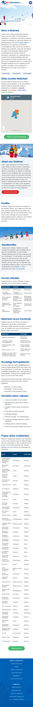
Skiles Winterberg (16, 672)
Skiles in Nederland (16, 669)
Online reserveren (16, 663)
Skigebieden (16, 675)
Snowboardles (27, 73)
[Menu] (30, 2)
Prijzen (16, 666)
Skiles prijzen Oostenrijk (16, 137)
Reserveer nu (16, 648)
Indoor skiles (23, 42)
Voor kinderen (17, 73)
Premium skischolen (16, 678)
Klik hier (3, 447)
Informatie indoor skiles (10, 192)
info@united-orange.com (16, 696)
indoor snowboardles (18, 269)
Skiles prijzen (6, 73)
